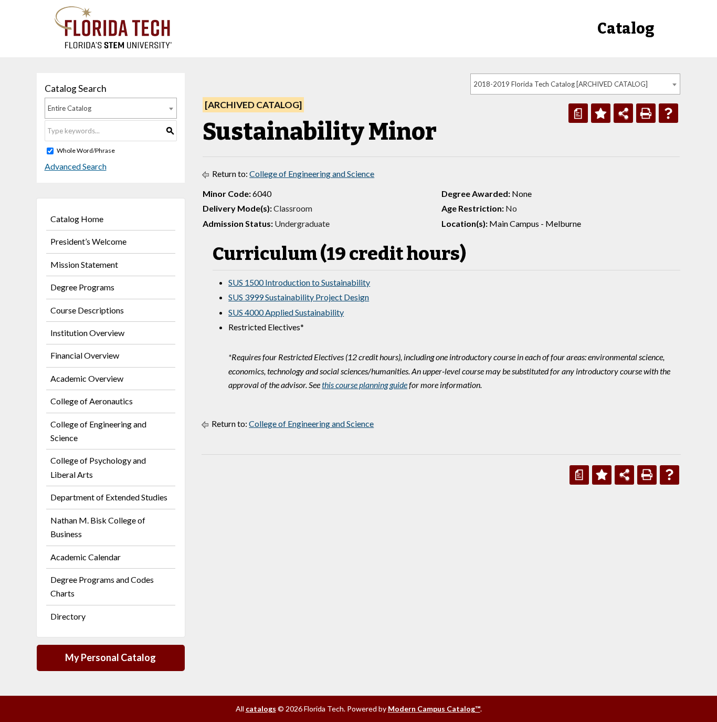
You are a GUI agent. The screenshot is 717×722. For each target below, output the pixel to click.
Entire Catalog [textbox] (69, 108)
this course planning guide (364, 385)
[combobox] (575, 84)
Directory (68, 616)
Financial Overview (84, 355)
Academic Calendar (85, 557)
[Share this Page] (623, 113)
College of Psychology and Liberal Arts (98, 467)
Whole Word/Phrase (86, 150)
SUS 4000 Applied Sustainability (286, 312)
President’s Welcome (88, 241)
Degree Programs (82, 287)
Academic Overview (86, 378)
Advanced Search (76, 166)
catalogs (261, 708)
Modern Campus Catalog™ (434, 708)
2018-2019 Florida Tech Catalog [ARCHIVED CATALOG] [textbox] (560, 84)
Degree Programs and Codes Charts (102, 586)
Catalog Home (76, 219)
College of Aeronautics (91, 401)
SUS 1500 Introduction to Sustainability (299, 282)
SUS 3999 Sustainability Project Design (298, 297)
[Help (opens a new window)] (668, 113)
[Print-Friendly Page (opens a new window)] (646, 113)
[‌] (113, 45)
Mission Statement (84, 264)
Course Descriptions (87, 310)
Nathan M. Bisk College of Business (97, 527)
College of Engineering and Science (98, 431)
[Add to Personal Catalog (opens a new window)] (600, 113)
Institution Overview (87, 333)
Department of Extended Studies (108, 497)
